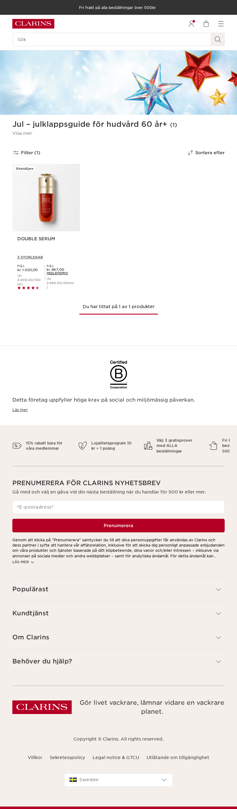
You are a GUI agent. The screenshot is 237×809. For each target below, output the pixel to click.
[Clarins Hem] (33, 24)
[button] (22, 133)
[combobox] (118, 785)
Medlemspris (57, 273)
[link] (57, 273)
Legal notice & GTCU (116, 763)
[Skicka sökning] (218, 39)
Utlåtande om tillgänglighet (178, 763)
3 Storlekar (30, 257)
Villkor (35, 763)
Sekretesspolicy (67, 763)
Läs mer (20, 409)
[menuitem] (191, 23)
